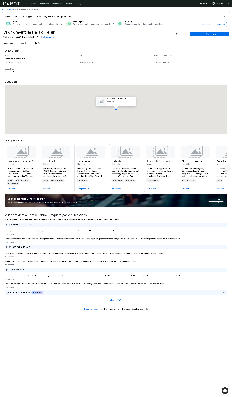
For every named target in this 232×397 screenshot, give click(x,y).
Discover (69, 4)
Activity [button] (10, 180)
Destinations (57, 4)
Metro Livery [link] (83, 161)
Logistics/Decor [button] (13, 183)
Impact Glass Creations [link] (158, 161)
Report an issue (91, 309)
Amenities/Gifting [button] (153, 180)
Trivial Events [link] (49, 161)
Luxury (78, 4)
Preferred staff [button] (130, 180)
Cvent (4, 9)
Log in (227, 4)
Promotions (44, 4)
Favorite (181, 34)
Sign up (220, 4)
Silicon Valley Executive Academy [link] (21, 161)
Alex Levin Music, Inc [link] (192, 161)
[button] (116, 109)
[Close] (224, 16)
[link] (21, 152)
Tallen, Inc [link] (117, 161)
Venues (33, 4)
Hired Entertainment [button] (22, 180)
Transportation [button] (82, 180)
